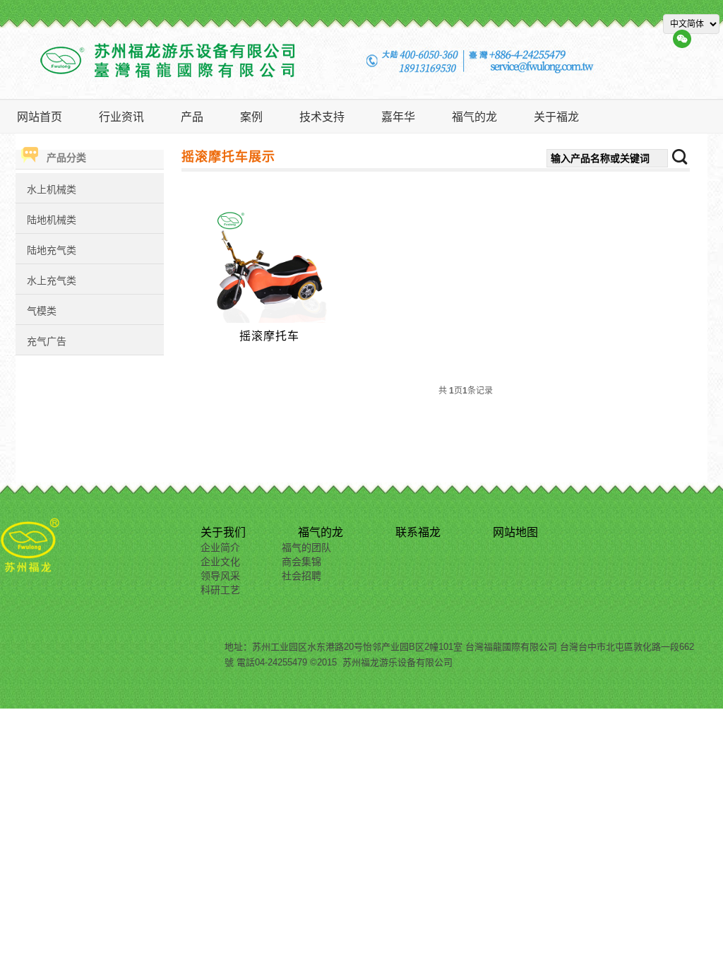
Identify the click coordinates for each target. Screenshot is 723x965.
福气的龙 (320, 532)
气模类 (41, 310)
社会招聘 (301, 575)
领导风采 (220, 575)
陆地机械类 (51, 219)
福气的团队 (306, 547)
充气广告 (46, 341)
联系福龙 (418, 532)
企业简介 (220, 547)
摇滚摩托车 (269, 336)
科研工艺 (220, 590)
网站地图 (515, 532)
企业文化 (220, 561)
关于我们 (223, 532)
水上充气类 (51, 280)
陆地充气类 (51, 249)
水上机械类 (51, 189)
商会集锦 (301, 561)
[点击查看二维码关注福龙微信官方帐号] (682, 38)
